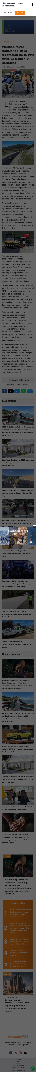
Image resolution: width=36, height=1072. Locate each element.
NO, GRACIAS (8, 12)
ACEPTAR (20, 12)
